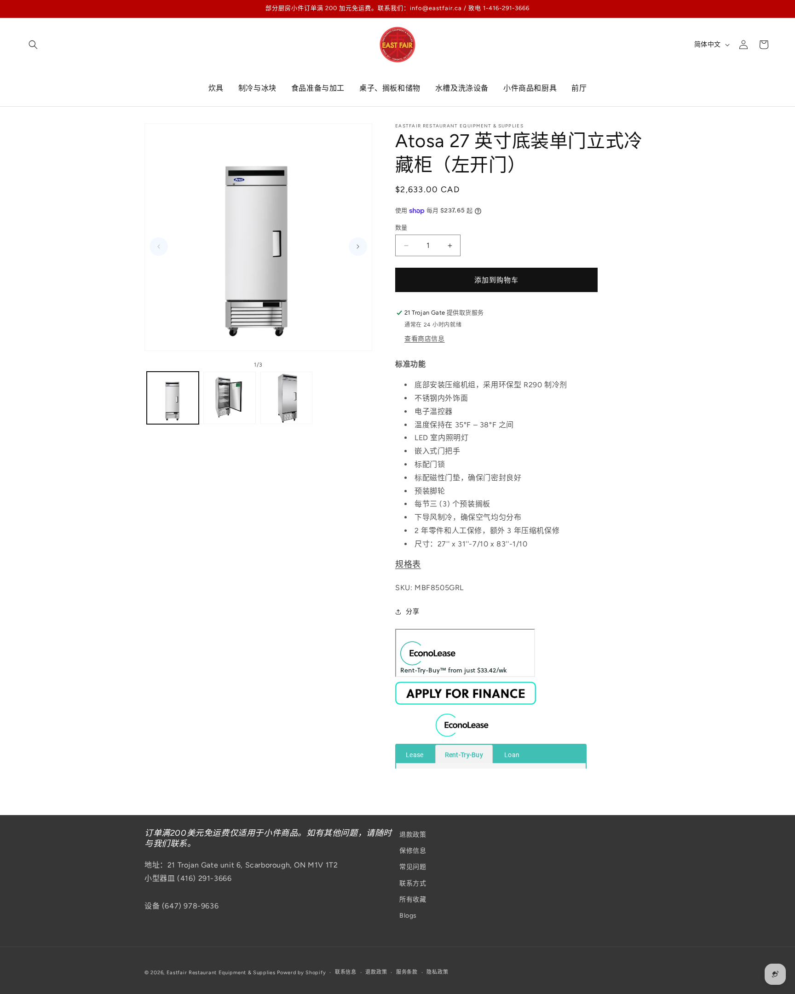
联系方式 (412, 883)
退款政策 (412, 835)
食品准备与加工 (318, 88)
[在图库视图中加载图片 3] (286, 398)
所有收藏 (412, 899)
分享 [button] (412, 611)
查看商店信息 (424, 339)
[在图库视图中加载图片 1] (173, 398)
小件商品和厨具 (530, 88)
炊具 (216, 88)
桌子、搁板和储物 (390, 88)
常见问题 (412, 867)
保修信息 (412, 851)
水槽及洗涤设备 (462, 88)
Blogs (408, 915)
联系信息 (346, 972)
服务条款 (407, 972)
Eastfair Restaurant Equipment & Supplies (221, 973)
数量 (401, 227)
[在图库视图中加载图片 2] (229, 398)
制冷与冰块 (257, 88)
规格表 (408, 564)
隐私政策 (437, 972)
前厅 (579, 88)
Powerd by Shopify (301, 973)
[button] (33, 44)
